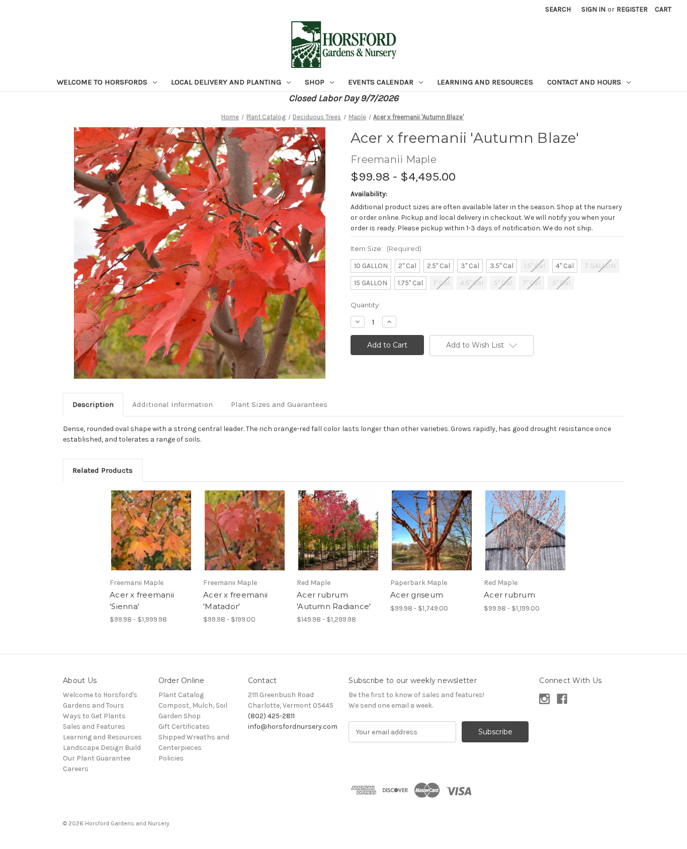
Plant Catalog (181, 695)
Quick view (143, 522)
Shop (315, 82)
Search (558, 9)
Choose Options (151, 539)
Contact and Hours (585, 82)
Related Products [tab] (102, 470)
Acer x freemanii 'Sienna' (142, 600)
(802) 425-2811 (271, 716)
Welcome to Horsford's (100, 695)
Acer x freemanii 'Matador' (235, 600)
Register (632, 9)
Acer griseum (416, 595)
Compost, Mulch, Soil (192, 705)
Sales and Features (94, 726)
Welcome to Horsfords (103, 82)
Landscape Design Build (102, 747)
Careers (76, 769)
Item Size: (386, 248)
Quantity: (365, 305)
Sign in (593, 9)
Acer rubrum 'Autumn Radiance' (334, 600)
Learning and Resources (485, 82)
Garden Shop (179, 716)
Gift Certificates (184, 726)
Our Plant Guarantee (96, 758)
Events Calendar (381, 82)
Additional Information (172, 404)
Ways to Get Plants (94, 716)
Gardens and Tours (93, 705)
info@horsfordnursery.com (292, 726)
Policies (171, 758)
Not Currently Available (245, 539)
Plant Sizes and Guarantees (279, 404)
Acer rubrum (509, 595)
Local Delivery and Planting (227, 82)
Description (93, 404)
